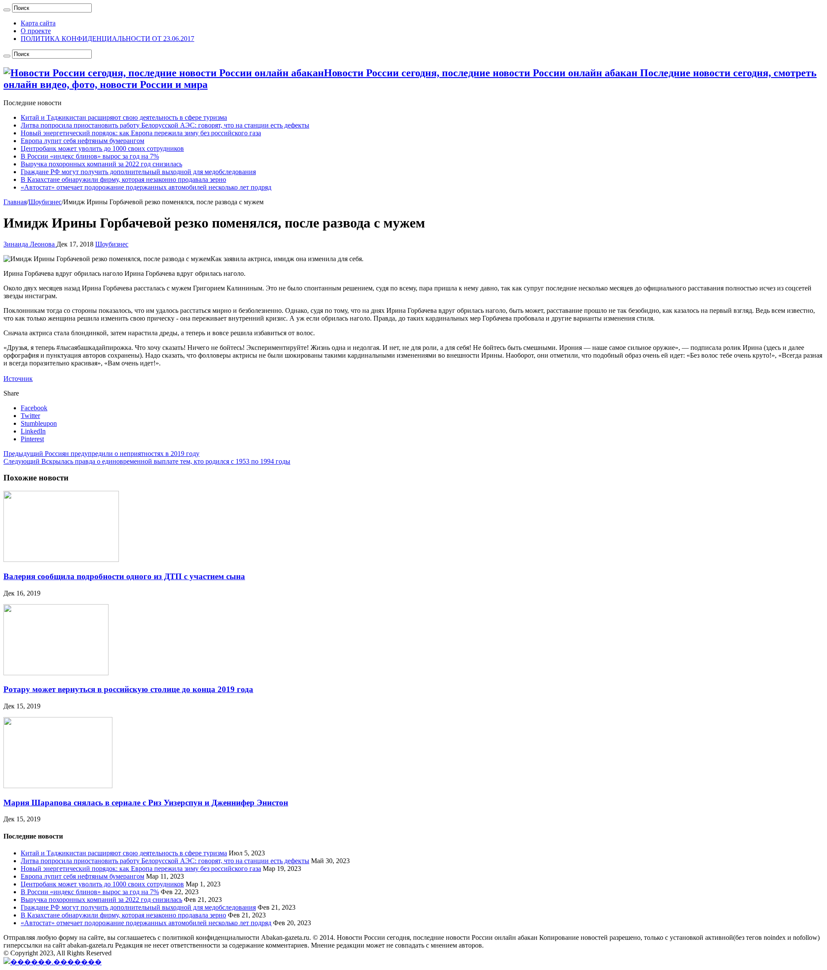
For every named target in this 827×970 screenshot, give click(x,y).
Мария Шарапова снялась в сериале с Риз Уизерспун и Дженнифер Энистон (145, 802)
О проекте (36, 30)
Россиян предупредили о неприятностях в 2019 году (101, 453)
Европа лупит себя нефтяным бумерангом (82, 140)
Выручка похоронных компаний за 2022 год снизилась (101, 164)
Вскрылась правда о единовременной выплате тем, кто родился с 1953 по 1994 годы (146, 461)
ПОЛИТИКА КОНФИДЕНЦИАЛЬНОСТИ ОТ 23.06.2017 (107, 38)
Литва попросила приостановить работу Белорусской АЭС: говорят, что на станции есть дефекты (165, 125)
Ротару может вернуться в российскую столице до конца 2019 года (128, 689)
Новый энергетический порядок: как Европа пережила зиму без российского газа (141, 133)
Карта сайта (38, 23)
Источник (18, 378)
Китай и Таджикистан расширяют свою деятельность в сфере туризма (124, 117)
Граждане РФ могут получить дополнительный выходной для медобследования (138, 171)
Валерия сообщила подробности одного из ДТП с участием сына (124, 576)
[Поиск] (6, 10)
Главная (15, 202)
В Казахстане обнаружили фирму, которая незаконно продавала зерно (123, 179)
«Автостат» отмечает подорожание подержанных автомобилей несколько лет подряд (146, 187)
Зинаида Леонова (29, 244)
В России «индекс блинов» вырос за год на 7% (90, 156)
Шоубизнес (45, 202)
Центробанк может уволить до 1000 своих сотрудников (102, 148)
